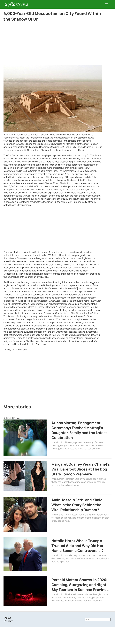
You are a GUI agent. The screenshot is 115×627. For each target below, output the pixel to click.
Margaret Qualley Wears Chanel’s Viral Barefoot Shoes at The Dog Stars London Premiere (80, 469)
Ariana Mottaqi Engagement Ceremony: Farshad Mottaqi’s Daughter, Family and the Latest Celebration (79, 430)
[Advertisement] (53, 44)
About (7, 617)
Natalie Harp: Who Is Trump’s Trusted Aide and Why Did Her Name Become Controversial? (77, 545)
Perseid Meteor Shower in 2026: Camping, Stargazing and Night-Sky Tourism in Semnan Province (80, 584)
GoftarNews (16, 4)
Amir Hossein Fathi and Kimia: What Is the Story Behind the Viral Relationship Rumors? (77, 504)
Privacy (8, 620)
